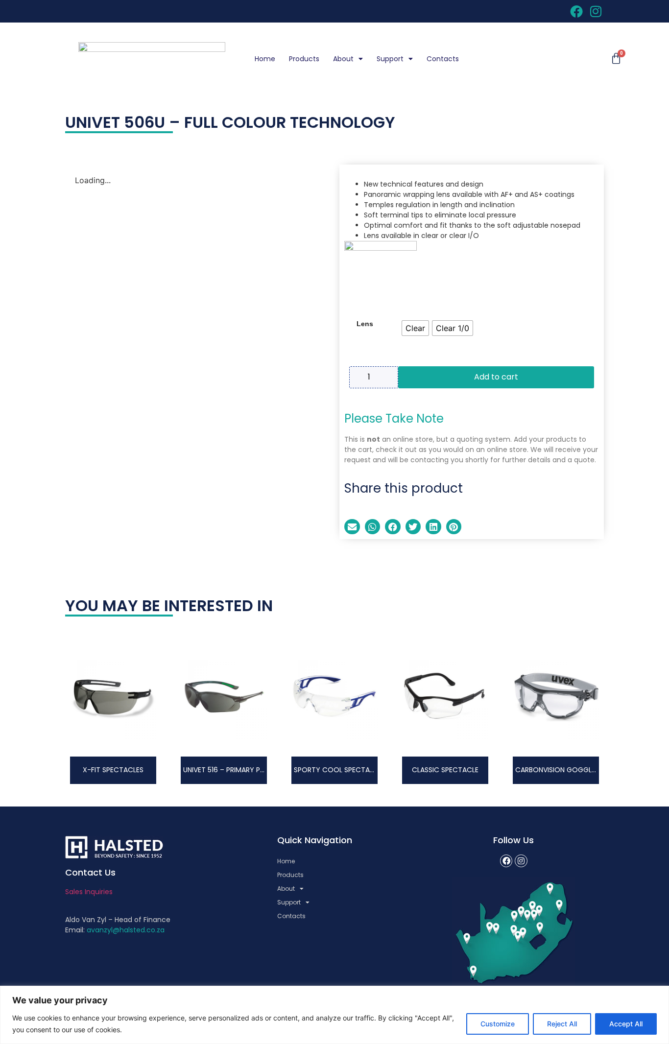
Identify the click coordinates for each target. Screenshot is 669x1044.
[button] (352, 527)
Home (265, 59)
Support (390, 59)
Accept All (626, 1024)
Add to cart (496, 376)
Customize (497, 1024)
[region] (334, 1015)
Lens (365, 324)
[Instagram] (521, 860)
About (343, 59)
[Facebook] (506, 860)
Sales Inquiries (89, 892)
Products (304, 59)
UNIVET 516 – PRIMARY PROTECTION (241, 770)
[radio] (415, 328)
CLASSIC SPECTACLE (445, 770)
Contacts (443, 59)
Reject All (562, 1024)
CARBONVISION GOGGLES (557, 770)
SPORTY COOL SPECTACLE (338, 770)
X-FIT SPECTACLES (113, 770)
